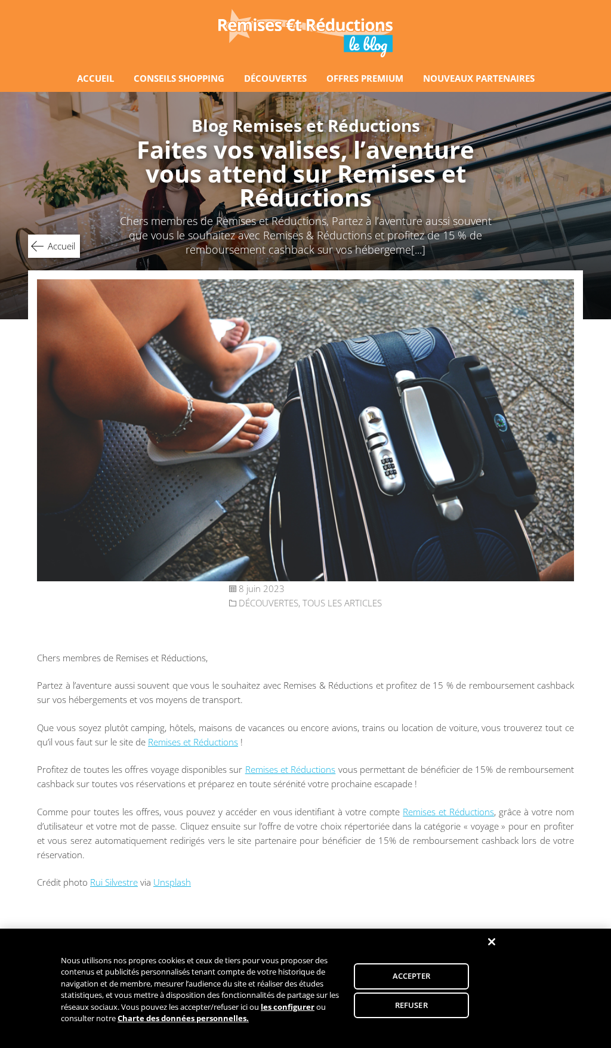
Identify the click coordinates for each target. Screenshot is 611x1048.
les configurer (287, 1006)
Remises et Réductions (193, 742)
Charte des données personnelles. (183, 1018)
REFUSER (411, 1004)
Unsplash (172, 882)
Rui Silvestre (114, 882)
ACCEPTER (411, 975)
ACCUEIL (95, 78)
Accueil (61, 246)
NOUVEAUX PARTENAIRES (479, 78)
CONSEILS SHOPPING (179, 78)
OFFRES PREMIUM (364, 78)
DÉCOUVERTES (275, 78)
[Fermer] (492, 942)
